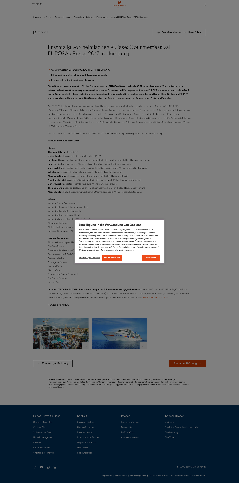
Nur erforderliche (112, 258)
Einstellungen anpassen (89, 258)
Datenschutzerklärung (111, 250)
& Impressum (128, 250)
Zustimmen (151, 258)
